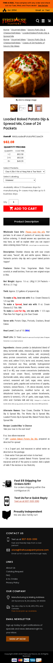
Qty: (5, 202)
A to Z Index (12, 578)
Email (38, 10)
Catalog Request (14, 571)
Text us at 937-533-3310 (26, 501)
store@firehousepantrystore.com (30, 549)
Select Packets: (11, 168)
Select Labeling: (11, 176)
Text (47, 10)
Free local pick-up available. (24, 611)
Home (6, 29)
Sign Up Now (17, 639)
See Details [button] (43, 5)
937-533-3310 (29, 539)
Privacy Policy (12, 582)
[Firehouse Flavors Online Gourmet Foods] (14, 20)
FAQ (8, 575)
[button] (14, 108)
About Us (10, 567)
